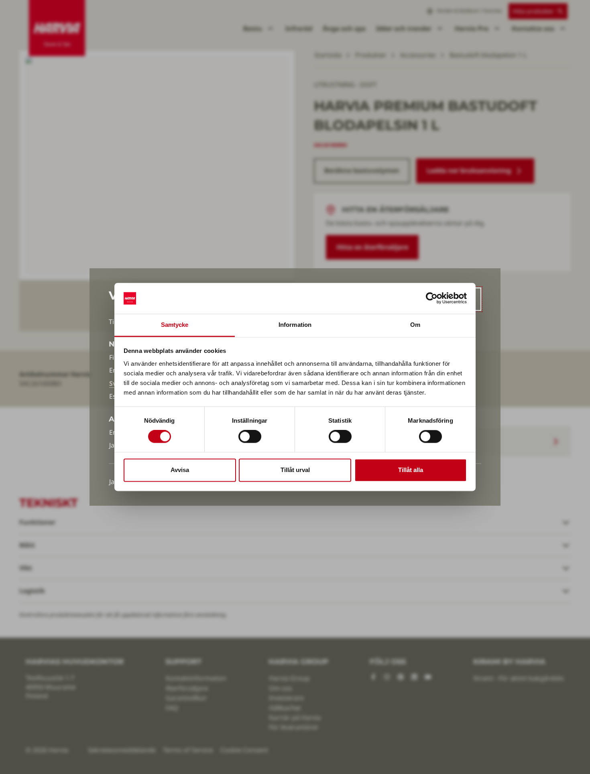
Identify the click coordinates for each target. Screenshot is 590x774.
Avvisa (180, 469)
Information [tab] (295, 324)
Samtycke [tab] (175, 324)
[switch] (249, 436)
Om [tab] (415, 324)
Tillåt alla (410, 469)
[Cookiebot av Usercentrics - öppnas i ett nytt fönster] (432, 298)
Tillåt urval (295, 469)
